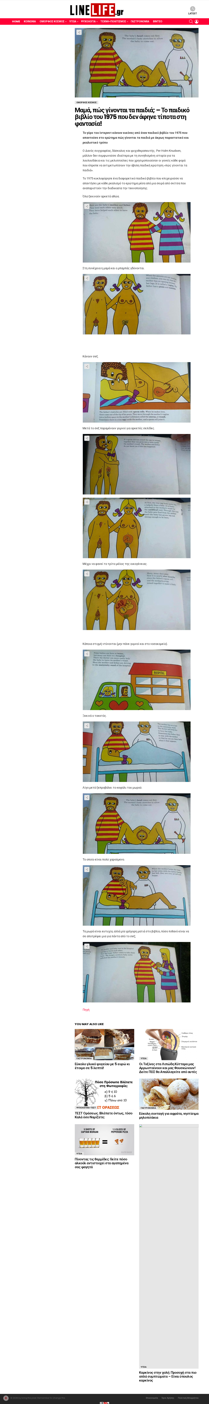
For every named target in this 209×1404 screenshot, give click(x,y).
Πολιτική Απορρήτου (188, 1398)
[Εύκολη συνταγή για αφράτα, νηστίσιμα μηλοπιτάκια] (169, 1094)
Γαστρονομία (140, 21)
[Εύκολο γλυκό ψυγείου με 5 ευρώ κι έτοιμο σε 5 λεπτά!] (104, 1044)
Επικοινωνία (152, 1398)
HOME (16, 21)
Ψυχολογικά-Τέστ (86, 1107)
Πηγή (86, 1009)
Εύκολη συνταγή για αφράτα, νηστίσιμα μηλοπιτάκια (168, 1115)
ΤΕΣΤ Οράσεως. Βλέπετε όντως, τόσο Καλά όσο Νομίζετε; (103, 1115)
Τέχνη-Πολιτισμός (113, 21)
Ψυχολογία (88, 21)
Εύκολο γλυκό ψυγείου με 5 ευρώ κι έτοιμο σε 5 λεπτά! (102, 1066)
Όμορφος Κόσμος (52, 21)
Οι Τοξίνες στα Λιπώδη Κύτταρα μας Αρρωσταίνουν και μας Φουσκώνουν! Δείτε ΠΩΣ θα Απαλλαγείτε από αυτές (168, 1068)
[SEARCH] (191, 21)
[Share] (137, 232)
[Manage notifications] (5, 1398)
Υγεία (72, 21)
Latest (192, 13)
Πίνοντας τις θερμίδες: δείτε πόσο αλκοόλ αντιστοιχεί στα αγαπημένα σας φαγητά (101, 1163)
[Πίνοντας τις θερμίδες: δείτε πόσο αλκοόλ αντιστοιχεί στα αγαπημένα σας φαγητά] (104, 1139)
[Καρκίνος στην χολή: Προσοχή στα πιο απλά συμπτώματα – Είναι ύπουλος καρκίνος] (169, 1246)
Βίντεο (157, 21)
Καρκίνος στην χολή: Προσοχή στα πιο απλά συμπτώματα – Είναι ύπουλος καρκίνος (167, 1376)
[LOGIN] (197, 21)
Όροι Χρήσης (168, 1398)
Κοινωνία (30, 21)
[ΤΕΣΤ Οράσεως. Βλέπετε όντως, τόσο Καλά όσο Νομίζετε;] (104, 1094)
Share (79, 32)
